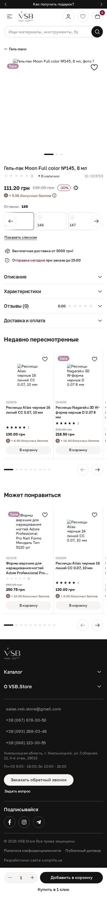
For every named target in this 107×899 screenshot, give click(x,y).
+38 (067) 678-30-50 (26, 720)
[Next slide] (96, 221)
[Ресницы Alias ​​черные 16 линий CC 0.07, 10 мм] (28, 375)
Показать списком (20, 237)
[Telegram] (38, 822)
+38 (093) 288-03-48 (26, 731)
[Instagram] (24, 822)
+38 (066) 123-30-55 (26, 742)
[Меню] (9, 16)
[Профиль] (68, 16)
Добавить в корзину (71, 877)
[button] (53, 277)
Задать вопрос (17, 791)
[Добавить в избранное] (94, 67)
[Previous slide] (10, 221)
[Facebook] (9, 822)
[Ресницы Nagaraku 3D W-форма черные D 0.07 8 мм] (78, 375)
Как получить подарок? (53, 4)
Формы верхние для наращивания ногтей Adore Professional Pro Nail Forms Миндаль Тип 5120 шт (27, 568)
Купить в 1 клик (53, 889)
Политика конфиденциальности (32, 850)
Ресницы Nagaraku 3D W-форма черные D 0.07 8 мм (78, 412)
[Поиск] (97, 32)
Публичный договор (83, 850)
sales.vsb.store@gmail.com (33, 708)
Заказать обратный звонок (39, 779)
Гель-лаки (17, 49)
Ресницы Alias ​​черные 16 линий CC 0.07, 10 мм (28, 409)
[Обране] (83, 16)
